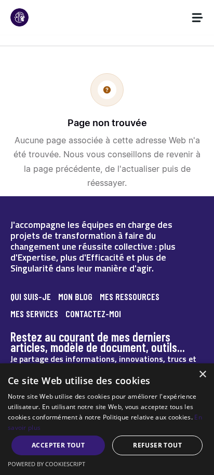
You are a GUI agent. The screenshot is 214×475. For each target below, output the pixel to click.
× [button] (202, 374)
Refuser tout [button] (157, 445)
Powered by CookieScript (46, 464)
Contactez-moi (93, 313)
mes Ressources (129, 296)
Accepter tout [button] (58, 445)
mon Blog (75, 296)
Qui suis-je (30, 296)
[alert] (107, 419)
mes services (34, 313)
